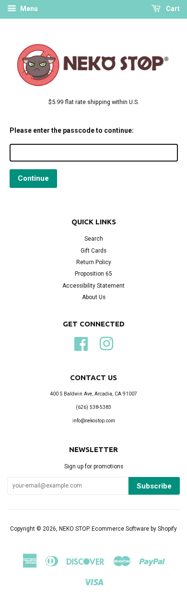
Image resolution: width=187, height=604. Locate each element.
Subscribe (154, 486)
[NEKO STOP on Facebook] (81, 342)
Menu (28, 8)
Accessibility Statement (93, 285)
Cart (172, 8)
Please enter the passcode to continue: (72, 130)
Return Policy (93, 262)
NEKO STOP (74, 528)
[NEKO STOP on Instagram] (106, 342)
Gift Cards (93, 250)
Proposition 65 (93, 273)
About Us (93, 297)
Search (93, 238)
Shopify (167, 528)
